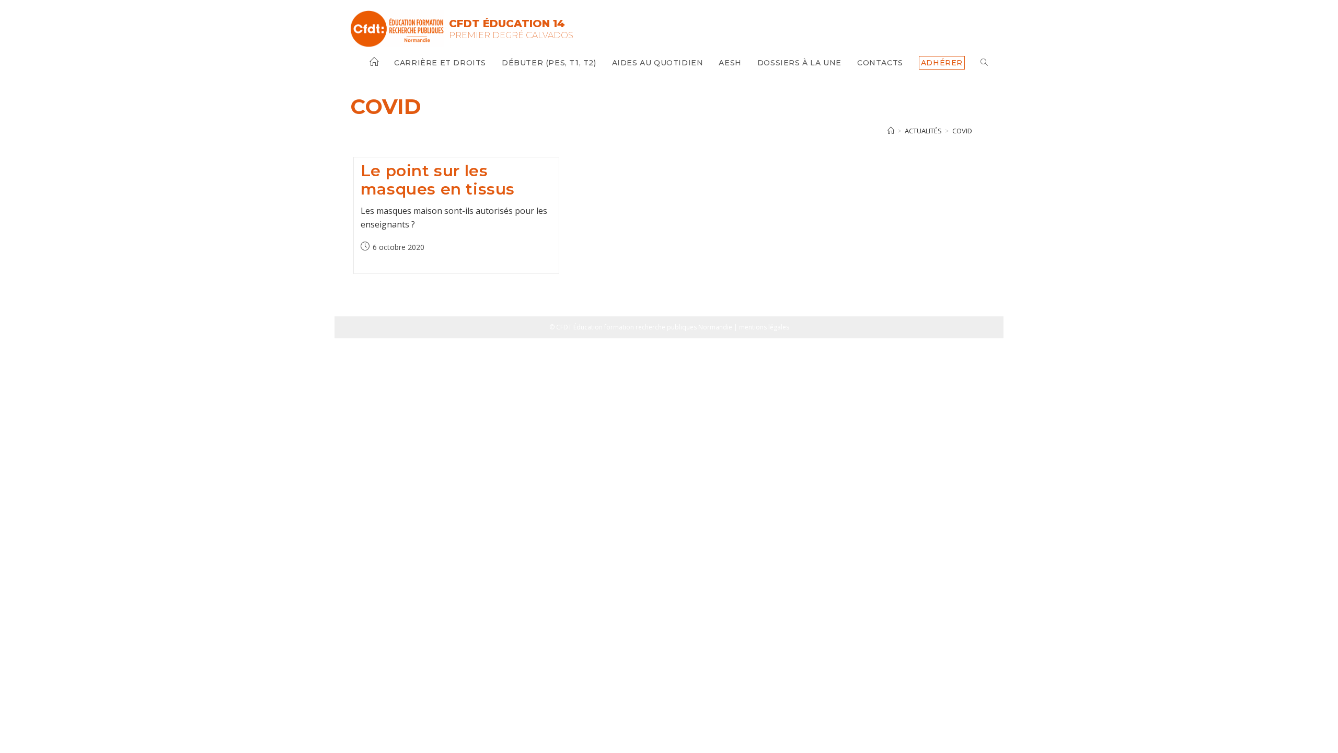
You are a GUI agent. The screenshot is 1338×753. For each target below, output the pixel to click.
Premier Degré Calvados (511, 35)
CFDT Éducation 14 (507, 23)
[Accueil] (890, 130)
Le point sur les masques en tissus (438, 180)
